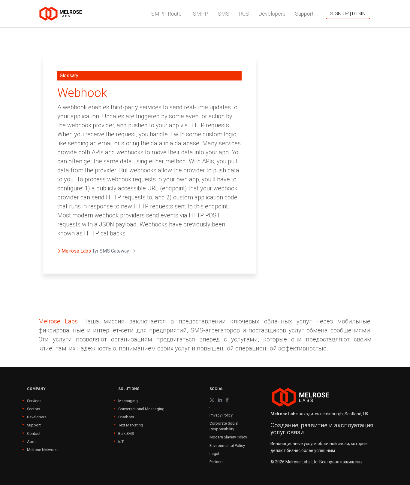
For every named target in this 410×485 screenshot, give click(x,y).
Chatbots (126, 417)
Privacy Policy (221, 415)
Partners (217, 461)
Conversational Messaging (141, 409)
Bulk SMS (126, 433)
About (32, 441)
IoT (121, 441)
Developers (37, 417)
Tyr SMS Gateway (111, 251)
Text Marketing (130, 425)
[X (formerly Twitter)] (212, 400)
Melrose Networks (43, 449)
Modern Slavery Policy (228, 437)
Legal (214, 453)
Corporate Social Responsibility (224, 426)
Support (34, 425)
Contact (34, 433)
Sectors (33, 409)
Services (34, 401)
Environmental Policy (227, 445)
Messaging (128, 401)
